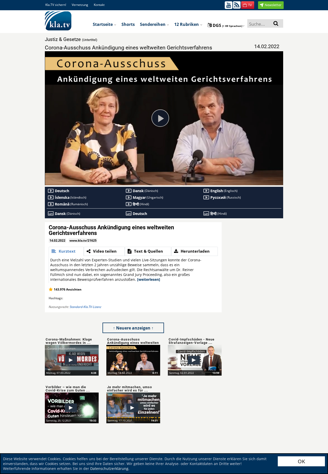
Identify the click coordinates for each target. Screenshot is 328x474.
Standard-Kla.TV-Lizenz (85, 307)
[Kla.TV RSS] (237, 5)
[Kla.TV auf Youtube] (228, 5)
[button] (247, 5)
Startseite (103, 24)
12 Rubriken (187, 24)
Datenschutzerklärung (109, 468)
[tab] (66, 251)
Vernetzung (80, 5)
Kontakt (99, 5)
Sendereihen (153, 24)
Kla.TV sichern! (55, 5)
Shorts (128, 24)
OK (301, 461)
